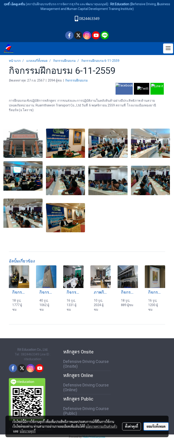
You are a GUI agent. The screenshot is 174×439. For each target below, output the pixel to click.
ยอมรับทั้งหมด (156, 426)
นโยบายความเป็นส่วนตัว (101, 426)
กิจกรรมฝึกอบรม (76, 80)
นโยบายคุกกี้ (28, 431)
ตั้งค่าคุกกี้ (131, 426)
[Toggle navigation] (168, 48)
